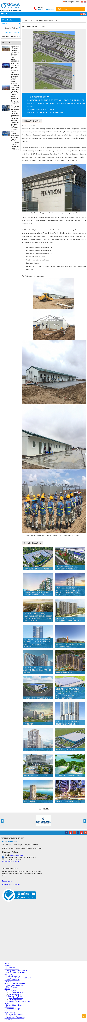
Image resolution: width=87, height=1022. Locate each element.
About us (8, 965)
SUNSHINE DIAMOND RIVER (66, 801)
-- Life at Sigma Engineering (15, 1018)
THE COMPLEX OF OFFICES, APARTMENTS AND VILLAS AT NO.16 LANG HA (37, 670)
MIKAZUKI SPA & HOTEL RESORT (35, 776)
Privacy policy (7, 881)
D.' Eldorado (29, 801)
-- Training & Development (14, 1014)
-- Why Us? (9, 974)
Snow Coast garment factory (37, 569)
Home (25, 20)
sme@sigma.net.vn (17, 855)
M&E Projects (7, 24)
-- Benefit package (11, 1016)
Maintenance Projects (10, 36)
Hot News (7, 43)
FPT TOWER (28, 724)
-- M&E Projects (10, 990)
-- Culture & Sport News (13, 1005)
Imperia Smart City (64, 672)
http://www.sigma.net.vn (10, 861)
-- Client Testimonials (12, 980)
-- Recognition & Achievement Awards (18, 978)
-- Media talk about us (12, 976)
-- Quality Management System (16, 971)
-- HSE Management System (15, 972)
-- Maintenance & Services (14, 985)
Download (64, 9)
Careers (7, 1010)
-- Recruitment (10, 1012)
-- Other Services (11, 987)
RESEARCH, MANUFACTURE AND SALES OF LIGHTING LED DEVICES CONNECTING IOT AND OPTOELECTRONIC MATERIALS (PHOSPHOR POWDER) (69, 693)
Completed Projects (12, 32)
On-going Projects (11, 28)
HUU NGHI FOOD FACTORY (66, 750)
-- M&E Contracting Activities (15, 983)
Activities (8, 981)
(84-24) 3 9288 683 (46, 9)
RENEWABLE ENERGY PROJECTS (17, 1001)
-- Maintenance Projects (13, 996)
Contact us (8, 1019)
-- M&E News (9, 1007)
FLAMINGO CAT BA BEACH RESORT (69, 776)
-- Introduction (10, 967)
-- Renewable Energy (12, 1009)
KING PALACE (28, 750)
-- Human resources (12, 969)
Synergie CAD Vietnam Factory (37, 698)
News (6, 1003)
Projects (7, 20)
